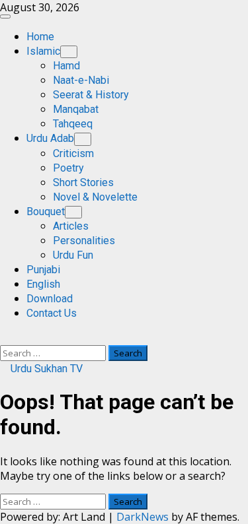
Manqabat (76, 109)
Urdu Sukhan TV (45, 368)
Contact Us (51, 313)
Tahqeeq (73, 123)
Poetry (68, 168)
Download (49, 298)
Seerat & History (91, 94)
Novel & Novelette (95, 197)
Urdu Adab (50, 138)
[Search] (4, 338)
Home (40, 36)
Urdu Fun (73, 255)
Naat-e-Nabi (81, 80)
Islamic (43, 51)
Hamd (66, 65)
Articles (71, 226)
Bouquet (45, 211)
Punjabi (43, 269)
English (43, 284)
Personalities (84, 240)
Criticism (73, 153)
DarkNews (142, 516)
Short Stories (83, 182)
